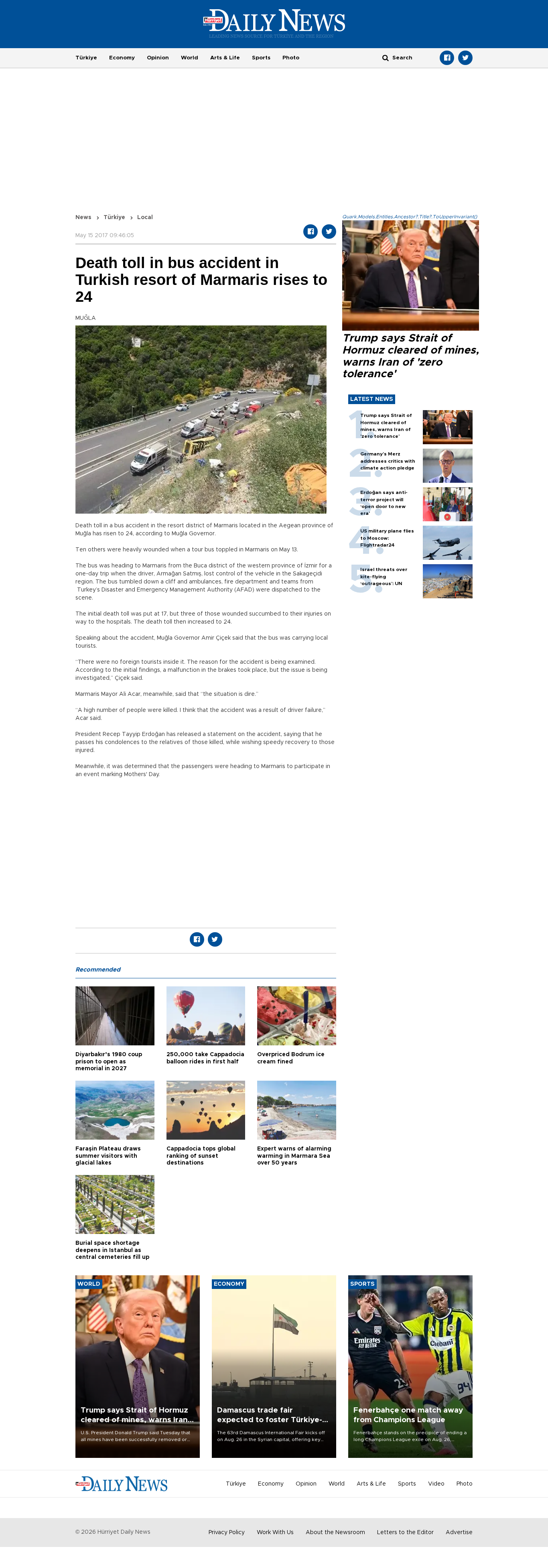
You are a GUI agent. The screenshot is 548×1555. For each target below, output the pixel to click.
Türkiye (86, 58)
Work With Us (275, 1532)
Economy (122, 58)
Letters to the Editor (405, 1532)
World (189, 58)
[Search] (385, 57)
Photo (290, 58)
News (83, 217)
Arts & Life (225, 58)
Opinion (158, 58)
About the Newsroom (335, 1532)
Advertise (459, 1532)
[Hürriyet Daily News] (274, 23)
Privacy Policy (227, 1532)
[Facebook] (447, 58)
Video (436, 1484)
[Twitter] (465, 58)
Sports (261, 58)
